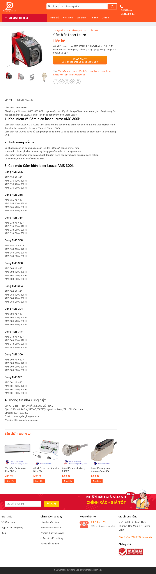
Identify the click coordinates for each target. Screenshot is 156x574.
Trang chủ (58, 30)
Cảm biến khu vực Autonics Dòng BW (46, 469)
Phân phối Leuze (77, 74)
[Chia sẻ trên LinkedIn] (78, 81)
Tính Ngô (98, 570)
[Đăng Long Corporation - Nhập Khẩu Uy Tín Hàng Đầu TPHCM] (22, 7)
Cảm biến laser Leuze (68, 71)
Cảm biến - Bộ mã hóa (76, 30)
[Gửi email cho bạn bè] (66, 81)
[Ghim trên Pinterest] (72, 81)
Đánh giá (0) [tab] (25, 100)
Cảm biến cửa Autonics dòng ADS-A (15, 469)
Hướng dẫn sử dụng (50, 543)
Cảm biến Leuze (85, 71)
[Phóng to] (9, 66)
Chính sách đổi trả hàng (52, 538)
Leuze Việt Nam (60, 74)
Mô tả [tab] (8, 100)
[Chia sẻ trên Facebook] (55, 81)
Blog (4, 533)
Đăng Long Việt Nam (15, 111)
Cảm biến (94, 30)
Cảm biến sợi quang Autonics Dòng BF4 (100, 469)
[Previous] (9, 49)
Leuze (109, 71)
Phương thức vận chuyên (52, 533)
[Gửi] (112, 6)
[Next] (44, 49)
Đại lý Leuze (99, 71)
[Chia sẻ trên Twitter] (61, 81)
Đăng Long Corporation (81, 570)
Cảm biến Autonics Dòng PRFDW (73, 469)
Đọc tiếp (10, 481)
